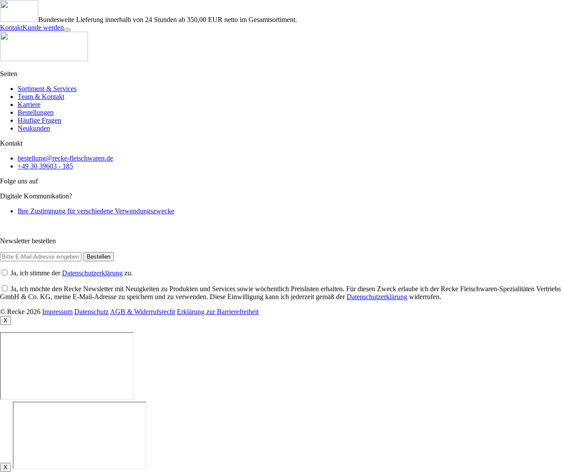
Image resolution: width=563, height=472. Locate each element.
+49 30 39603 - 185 (45, 166)
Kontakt (11, 27)
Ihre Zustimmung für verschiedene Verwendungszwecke (96, 211)
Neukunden (34, 128)
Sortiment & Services (47, 88)
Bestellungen (36, 112)
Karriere (29, 104)
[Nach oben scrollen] (67, 30)
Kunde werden (43, 27)
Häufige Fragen (39, 120)
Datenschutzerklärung (92, 273)
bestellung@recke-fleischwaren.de (65, 158)
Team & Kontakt (41, 96)
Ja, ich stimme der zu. (72, 273)
